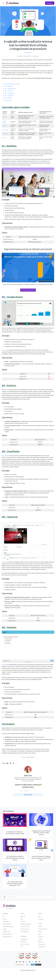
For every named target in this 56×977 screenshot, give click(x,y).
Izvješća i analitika (7, 936)
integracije (23, 936)
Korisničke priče (24, 931)
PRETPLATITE (28, 794)
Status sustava (19, 964)
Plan (39, 916)
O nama (40, 926)
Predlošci (23, 921)
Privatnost (41, 936)
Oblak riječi (6, 921)
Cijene (40, 913)
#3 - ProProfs (8, 91)
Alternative (28, 52)
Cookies (40, 939)
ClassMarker (5, 129)
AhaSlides (4, 117)
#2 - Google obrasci (10, 88)
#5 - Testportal (9, 95)
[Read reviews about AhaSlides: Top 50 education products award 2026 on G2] (28, 956)
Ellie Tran (20, 56)
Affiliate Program (25, 929)
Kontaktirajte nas (42, 929)
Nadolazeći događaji (26, 924)
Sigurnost (40, 941)
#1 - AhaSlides (9, 86)
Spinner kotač (6, 931)
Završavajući (8, 100)
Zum (22, 946)
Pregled (5, 929)
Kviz (4, 916)
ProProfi (4, 125)
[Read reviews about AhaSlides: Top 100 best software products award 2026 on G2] (21, 956)
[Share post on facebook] (13, 763)
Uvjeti (39, 934)
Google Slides (24, 939)
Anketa (4, 919)
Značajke (5, 913)
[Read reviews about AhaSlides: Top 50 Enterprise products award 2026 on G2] (34, 956)
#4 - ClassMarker (9, 93)
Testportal (5, 133)
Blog (22, 919)
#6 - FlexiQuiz (8, 98)
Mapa (27, 964)
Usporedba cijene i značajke (12, 84)
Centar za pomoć (25, 926)
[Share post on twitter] (10, 763)
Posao (40, 931)
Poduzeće (40, 919)
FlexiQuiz (4, 137)
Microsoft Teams (25, 944)
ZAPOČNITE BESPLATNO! (28, 290)
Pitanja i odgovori (7, 924)
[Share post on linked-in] (7, 763)
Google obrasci (4, 121)
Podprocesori (41, 946)
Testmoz (4, 350)
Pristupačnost (41, 944)
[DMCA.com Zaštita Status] (36, 964)
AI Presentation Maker (8, 926)
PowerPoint (23, 941)
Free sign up (50, 3)
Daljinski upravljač (7, 934)
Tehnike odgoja (30, 757)
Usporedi (23, 916)
